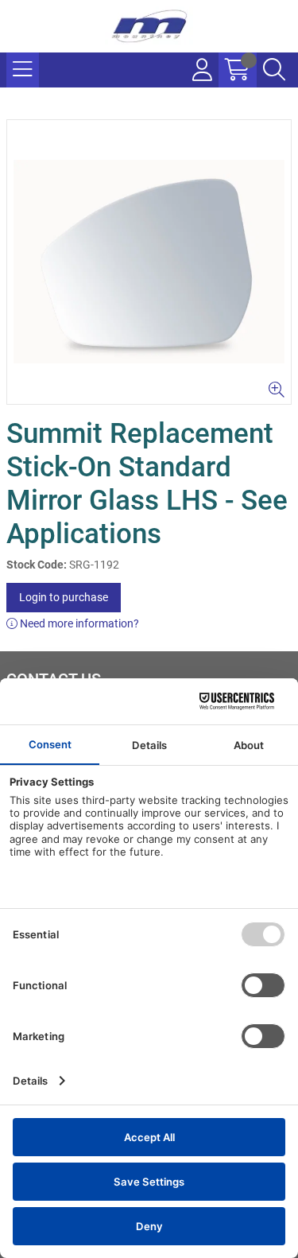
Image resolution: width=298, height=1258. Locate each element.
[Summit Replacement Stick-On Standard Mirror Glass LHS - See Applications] (149, 262)
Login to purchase (63, 597)
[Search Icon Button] (274, 69)
